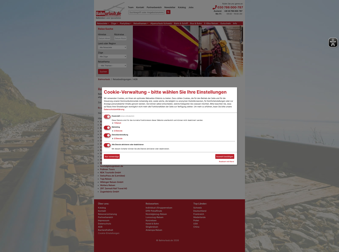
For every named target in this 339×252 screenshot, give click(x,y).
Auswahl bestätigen (224, 156)
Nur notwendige (112, 156)
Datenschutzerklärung (114, 109)
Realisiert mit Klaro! (226, 162)
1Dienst (116, 123)
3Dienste (117, 131)
